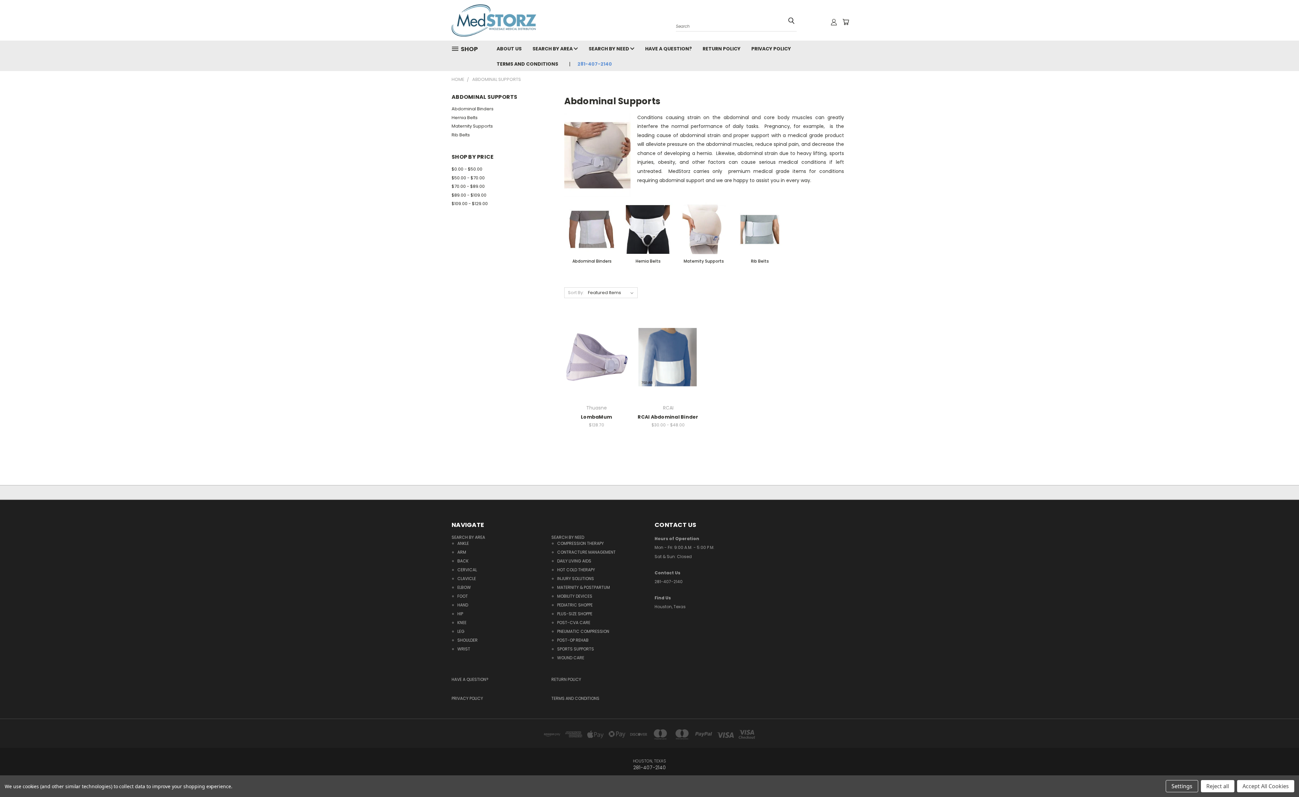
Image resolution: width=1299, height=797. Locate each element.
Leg (460, 631)
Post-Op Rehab (573, 640)
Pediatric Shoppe (575, 605)
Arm (461, 552)
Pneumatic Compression (583, 631)
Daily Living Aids (574, 561)
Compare (594, 356)
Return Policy (721, 48)
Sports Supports (575, 649)
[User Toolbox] (833, 22)
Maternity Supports (472, 126)
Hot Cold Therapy (576, 570)
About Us (509, 48)
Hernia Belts (465, 117)
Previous (1281, 770)
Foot (462, 596)
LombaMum (596, 417)
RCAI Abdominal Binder (668, 417)
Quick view (597, 343)
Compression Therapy (580, 543)
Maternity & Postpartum (583, 587)
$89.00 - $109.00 (469, 195)
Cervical (467, 570)
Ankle (463, 543)
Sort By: (576, 292)
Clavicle (466, 578)
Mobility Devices (574, 596)
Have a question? (668, 48)
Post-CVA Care (573, 622)
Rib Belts (461, 135)
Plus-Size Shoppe (574, 614)
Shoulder (467, 640)
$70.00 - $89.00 (468, 186)
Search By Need (609, 48)
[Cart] (845, 22)
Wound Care (570, 658)
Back (463, 561)
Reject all (1217, 786)
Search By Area (553, 48)
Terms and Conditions (527, 64)
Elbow (464, 587)
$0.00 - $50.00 (467, 169)
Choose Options (596, 369)
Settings (1181, 786)
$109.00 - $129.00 (470, 203)
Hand (462, 605)
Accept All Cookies (1266, 786)
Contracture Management (586, 552)
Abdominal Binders (473, 109)
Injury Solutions (575, 578)
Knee (461, 622)
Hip (460, 614)
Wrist (463, 649)
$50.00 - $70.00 (468, 178)
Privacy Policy (771, 48)
